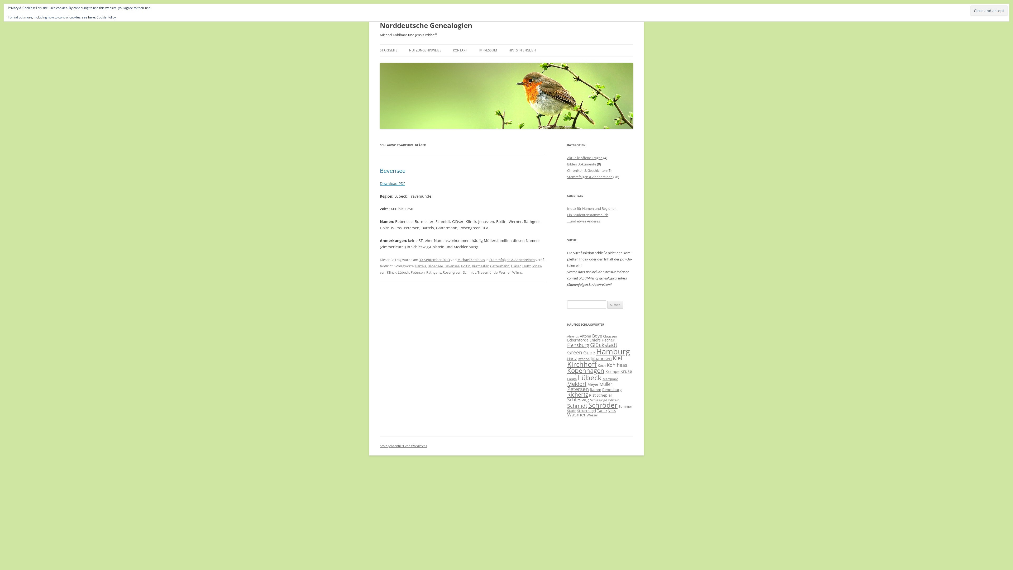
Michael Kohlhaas (471, 259)
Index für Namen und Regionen (592, 208)
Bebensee (435, 266)
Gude (589, 352)
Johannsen (601, 359)
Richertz (577, 394)
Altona (585, 336)
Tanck (602, 410)
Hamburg (613, 351)
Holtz (526, 266)
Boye (597, 336)
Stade (571, 410)
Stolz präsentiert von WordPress (403, 446)
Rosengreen (452, 272)
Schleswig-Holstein (604, 400)
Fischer (608, 340)
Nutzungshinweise (425, 50)
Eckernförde (578, 340)
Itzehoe (584, 359)
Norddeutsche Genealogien (426, 25)
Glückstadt (603, 345)
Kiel (617, 358)
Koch (602, 365)
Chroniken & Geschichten (587, 170)
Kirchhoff (582, 364)
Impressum (488, 50)
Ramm (595, 389)
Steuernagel (586, 410)
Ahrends (573, 336)
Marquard (610, 379)
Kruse (626, 371)
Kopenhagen (585, 370)
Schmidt (469, 272)
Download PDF (392, 183)
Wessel (592, 415)
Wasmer (576, 414)
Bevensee (392, 170)
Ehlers (595, 340)
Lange (572, 379)
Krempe (612, 371)
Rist (592, 395)
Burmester (480, 266)
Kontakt (460, 50)
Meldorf (576, 383)
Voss (612, 410)
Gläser (516, 266)
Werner (505, 272)
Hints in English (522, 50)
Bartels (420, 266)
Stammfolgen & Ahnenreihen (512, 259)
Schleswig (578, 399)
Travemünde (487, 272)
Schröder (603, 405)
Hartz (572, 358)
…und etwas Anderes (583, 221)
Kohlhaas (617, 365)
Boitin (465, 266)
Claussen (610, 336)
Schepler (604, 395)
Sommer (625, 406)
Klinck (391, 272)
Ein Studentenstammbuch (587, 214)
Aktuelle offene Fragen (585, 157)
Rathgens (433, 272)
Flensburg (578, 345)
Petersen (418, 272)
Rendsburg (612, 389)
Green (574, 352)
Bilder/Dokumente (581, 164)
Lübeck (403, 272)
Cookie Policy (106, 17)
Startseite (389, 50)
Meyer (593, 384)
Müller (606, 384)
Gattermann (499, 266)
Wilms (517, 272)
